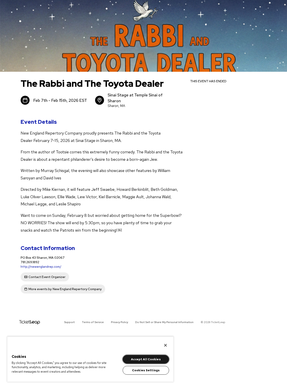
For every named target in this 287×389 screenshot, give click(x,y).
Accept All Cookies (146, 359)
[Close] (165, 345)
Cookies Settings (146, 370)
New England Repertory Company (65, 289)
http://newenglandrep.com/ (41, 267)
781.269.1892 (30, 262)
